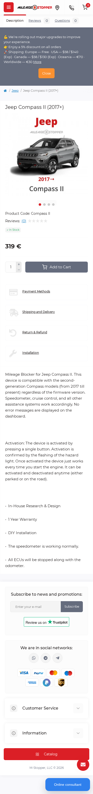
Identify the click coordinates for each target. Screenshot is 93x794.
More (37, 62)
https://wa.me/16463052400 (34, 658)
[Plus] (19, 264)
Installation (30, 353)
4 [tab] (53, 204)
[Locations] (57, 7)
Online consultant (67, 785)
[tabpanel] (46, 154)
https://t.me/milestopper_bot (57, 658)
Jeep (15, 90)
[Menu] (9, 7)
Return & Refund (34, 332)
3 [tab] (49, 204)
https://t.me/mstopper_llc (46, 658)
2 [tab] (44, 204)
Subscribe (71, 606)
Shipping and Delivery (38, 312)
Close (46, 73)
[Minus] (19, 270)
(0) (24, 221)
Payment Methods (36, 291)
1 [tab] (40, 204)
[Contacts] (71, 7)
